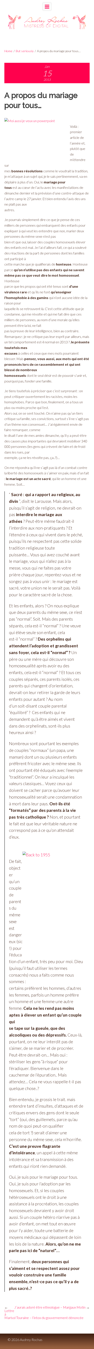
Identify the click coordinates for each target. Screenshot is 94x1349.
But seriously (25, 51)
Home (8, 51)
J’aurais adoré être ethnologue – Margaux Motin (49, 1307)
